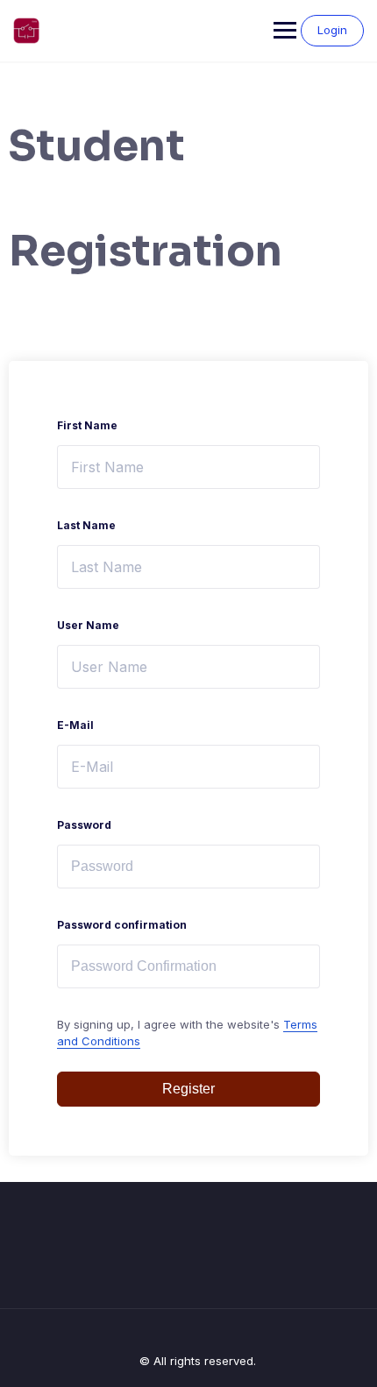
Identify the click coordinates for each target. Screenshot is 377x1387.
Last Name (86, 525)
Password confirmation (122, 924)
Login (332, 30)
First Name (87, 425)
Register (188, 1088)
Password (84, 824)
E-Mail (75, 725)
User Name (88, 625)
